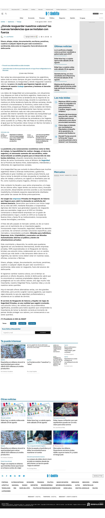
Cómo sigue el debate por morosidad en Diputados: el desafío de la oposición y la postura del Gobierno (67, 129)
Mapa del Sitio (24, 488)
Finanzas (42, 18)
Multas (95, 488)
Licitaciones (6, 491)
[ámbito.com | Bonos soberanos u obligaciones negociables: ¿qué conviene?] (58, 349)
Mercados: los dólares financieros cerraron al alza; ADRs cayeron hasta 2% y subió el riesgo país (65, 451)
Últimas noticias (17, 482)
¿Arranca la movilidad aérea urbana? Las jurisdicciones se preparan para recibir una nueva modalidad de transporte (44, 138)
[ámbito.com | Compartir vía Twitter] (43, 36)
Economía (31, 18)
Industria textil (49, 9)
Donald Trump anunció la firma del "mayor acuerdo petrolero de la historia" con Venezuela (68, 139)
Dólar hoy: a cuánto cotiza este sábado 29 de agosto (64, 68)
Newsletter (98, 476)
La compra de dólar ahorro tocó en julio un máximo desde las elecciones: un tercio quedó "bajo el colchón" (39, 462)
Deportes (34, 485)
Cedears (74, 175)
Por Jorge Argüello (32, 371)
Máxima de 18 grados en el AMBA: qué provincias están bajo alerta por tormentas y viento (65, 87)
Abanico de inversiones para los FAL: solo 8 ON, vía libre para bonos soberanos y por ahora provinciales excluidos (68, 118)
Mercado (40, 9)
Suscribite (43, 332)
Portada (5, 482)
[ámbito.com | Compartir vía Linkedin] (46, 36)
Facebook (6, 476)
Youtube (19, 476)
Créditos (33, 9)
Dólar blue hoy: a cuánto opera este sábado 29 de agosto (63, 61)
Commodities (68, 175)
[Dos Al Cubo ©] (95, 504)
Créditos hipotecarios (61, 9)
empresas (17, 199)
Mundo (24, 485)
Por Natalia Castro (68, 366)
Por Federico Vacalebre (7, 371)
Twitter (2, 476)
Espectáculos (88, 485)
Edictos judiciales (82, 488)
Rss (15, 488)
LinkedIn (15, 476)
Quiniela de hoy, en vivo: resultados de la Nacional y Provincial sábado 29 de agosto (64, 77)
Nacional (15, 485)
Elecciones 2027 (16, 9)
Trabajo (19, 21)
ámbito (3, 21)
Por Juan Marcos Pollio (59, 427)
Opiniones (11, 21)
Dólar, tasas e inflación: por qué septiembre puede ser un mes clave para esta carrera (65, 422)
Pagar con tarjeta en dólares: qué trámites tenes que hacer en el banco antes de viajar (12, 466)
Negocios (62, 18)
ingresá (101, 13)
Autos (77, 485)
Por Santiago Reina (32, 468)
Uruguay (82, 18)
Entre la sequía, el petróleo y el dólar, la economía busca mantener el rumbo (39, 450)
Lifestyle (5, 485)
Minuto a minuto (59, 446)
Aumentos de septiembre (76, 9)
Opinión (72, 18)
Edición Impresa (47, 485)
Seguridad (45, 160)
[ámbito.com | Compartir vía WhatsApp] (39, 36)
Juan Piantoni (9, 36)
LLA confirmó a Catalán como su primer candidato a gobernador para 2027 (65, 52)
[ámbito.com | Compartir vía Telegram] (48, 36)
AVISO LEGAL (67, 488)
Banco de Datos (62, 482)
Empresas (32, 323)
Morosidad (25, 9)
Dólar (21, 18)
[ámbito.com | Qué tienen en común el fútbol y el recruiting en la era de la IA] (58, 361)
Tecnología (6, 488)
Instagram (10, 476)
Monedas (56, 175)
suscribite (95, 13)
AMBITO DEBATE (68, 496)
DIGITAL (34, 496)
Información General (64, 485)
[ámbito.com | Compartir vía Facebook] (41, 36)
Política (52, 18)
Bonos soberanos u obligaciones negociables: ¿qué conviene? (70, 349)
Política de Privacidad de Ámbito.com (46, 488)
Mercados (75, 482)
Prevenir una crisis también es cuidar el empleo (16, 65)
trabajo (21, 86)
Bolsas (62, 175)
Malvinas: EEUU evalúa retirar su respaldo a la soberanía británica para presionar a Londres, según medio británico (67, 106)
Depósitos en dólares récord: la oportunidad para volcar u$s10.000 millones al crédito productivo (17, 138)
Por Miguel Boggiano (69, 354)
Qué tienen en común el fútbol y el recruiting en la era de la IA (71, 361)
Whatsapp (24, 476)
